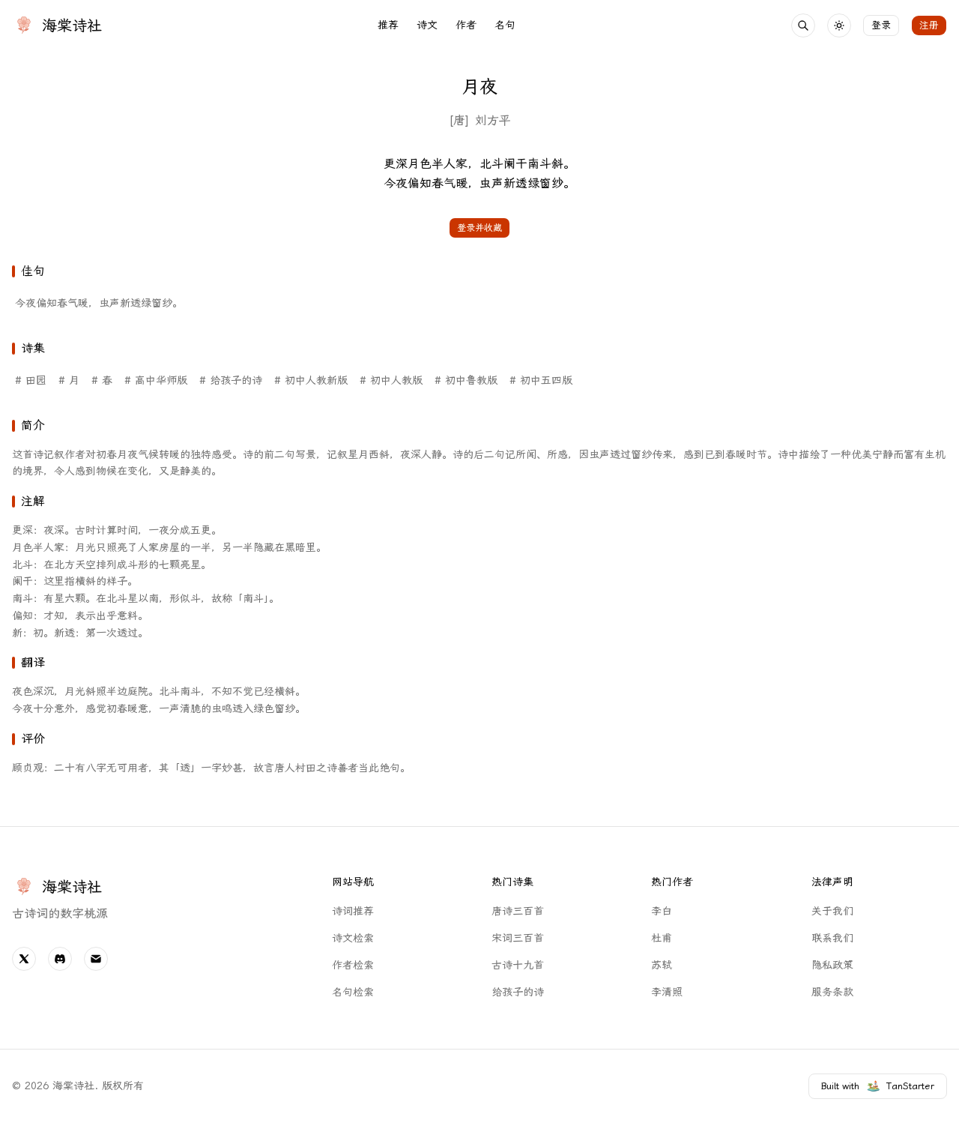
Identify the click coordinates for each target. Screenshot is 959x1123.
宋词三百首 (517, 938)
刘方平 (493, 120)
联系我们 (832, 938)
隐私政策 (832, 965)
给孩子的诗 (517, 992)
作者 (466, 25)
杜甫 (661, 938)
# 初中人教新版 (311, 380)
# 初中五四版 (540, 380)
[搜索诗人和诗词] (803, 25)
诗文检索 (353, 938)
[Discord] (60, 959)
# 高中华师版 (155, 380)
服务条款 (832, 992)
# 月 (68, 380)
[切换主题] (839, 25)
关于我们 (832, 911)
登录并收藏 (479, 228)
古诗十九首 (517, 965)
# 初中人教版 (391, 380)
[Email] (96, 959)
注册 (929, 25)
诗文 (427, 25)
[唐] (459, 120)
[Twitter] (24, 959)
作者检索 (353, 965)
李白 (661, 911)
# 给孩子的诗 (230, 380)
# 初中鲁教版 (466, 380)
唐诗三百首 (517, 911)
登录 (881, 25)
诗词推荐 (353, 911)
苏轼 (661, 965)
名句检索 (353, 992)
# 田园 (30, 380)
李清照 (667, 992)
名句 (504, 25)
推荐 (388, 25)
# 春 (101, 380)
